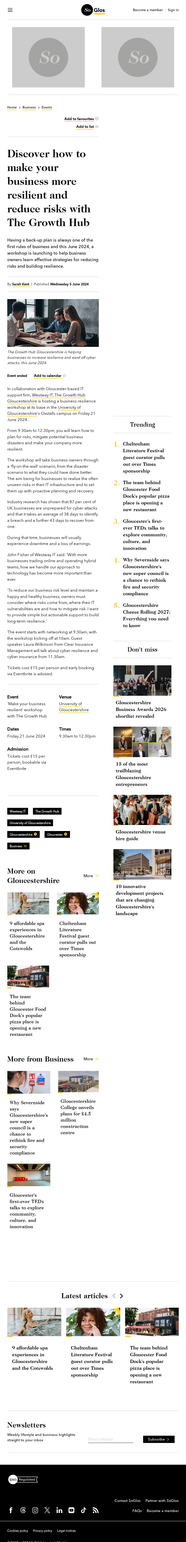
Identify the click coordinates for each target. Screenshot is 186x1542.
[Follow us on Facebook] (11, 1510)
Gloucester (55, 834)
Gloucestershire (21, 834)
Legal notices (66, 1531)
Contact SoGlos (128, 1500)
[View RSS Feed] (95, 1510)
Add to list (85, 126)
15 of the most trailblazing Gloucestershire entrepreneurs (133, 774)
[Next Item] (121, 1295)
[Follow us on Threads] (23, 1510)
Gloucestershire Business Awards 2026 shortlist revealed (141, 709)
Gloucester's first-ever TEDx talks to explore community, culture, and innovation (145, 534)
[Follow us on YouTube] (71, 1510)
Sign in (173, 10)
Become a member (148, 10)
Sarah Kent (20, 284)
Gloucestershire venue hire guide (141, 835)
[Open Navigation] (10, 10)
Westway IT (42, 394)
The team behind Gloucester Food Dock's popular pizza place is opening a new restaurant (28, 1015)
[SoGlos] (93, 10)
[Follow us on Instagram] (35, 1510)
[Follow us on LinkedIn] (59, 1510)
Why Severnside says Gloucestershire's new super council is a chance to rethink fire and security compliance (29, 1127)
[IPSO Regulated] (25, 1479)
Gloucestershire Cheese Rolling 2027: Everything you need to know (146, 615)
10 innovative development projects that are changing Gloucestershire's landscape (139, 899)
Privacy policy (42, 1531)
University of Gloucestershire (74, 706)
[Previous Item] (113, 1295)
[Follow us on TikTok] (83, 1510)
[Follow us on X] (47, 1510)
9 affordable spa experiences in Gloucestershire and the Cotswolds (27, 935)
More (88, 875)
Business (16, 846)
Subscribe (156, 1439)
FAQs (137, 1510)
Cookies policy (17, 1531)
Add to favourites (79, 118)
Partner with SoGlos (162, 1500)
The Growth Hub (47, 811)
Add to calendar (47, 375)
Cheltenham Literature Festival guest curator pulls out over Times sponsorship (144, 457)
